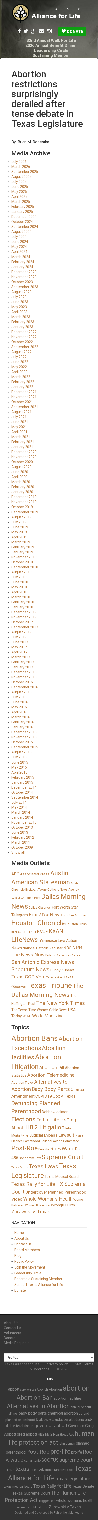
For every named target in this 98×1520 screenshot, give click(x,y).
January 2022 (22, 387)
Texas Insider (54, 977)
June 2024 (19, 242)
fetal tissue (25, 1426)
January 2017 (22, 667)
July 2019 (19, 522)
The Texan (19, 1010)
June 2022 (19, 362)
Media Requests (16, 1343)
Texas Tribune (49, 985)
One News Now (28, 955)
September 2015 (24, 747)
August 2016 (21, 692)
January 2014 (22, 817)
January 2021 (22, 447)
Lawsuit (66, 1135)
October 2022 (22, 342)
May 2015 (19, 767)
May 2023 (19, 307)
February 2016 (22, 722)
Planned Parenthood (25, 1141)
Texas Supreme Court (31, 1493)
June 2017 (19, 642)
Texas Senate (83, 1486)
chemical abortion (63, 1413)
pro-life (60, 1451)
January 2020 (22, 492)
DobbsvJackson (55, 1112)
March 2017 (20, 657)
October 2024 (22, 222)
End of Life (47, 1120)
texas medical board (18, 1486)
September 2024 (24, 227)
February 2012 (22, 837)
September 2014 (24, 797)
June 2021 (19, 422)
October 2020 (22, 462)
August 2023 (21, 292)
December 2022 (24, 332)
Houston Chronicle (38, 923)
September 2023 (24, 287)
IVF (27, 1135)
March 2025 (20, 202)
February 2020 (22, 487)
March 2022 (20, 377)
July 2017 (19, 637)
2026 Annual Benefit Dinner (51, 45)
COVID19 (43, 1096)
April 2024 (19, 252)
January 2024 (22, 267)
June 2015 (19, 762)
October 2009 (22, 847)
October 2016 (22, 682)
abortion (76, 1388)
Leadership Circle (51, 50)
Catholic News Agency (63, 889)
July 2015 (19, 757)
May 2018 (19, 587)
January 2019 (22, 552)
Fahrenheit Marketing (68, 1512)
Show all (18, 852)
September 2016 (24, 687)
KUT (33, 932)
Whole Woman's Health (48, 1199)
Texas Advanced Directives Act (52, 1470)
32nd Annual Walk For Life (51, 40)
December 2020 (24, 452)
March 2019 (20, 542)
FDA (63, 1120)
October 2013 (22, 827)
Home (19, 1233)
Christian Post (30, 898)
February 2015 (22, 777)
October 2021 (22, 402)
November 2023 (24, 277)
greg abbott (27, 1434)
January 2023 (22, 327)
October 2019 (22, 507)
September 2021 (24, 407)
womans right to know (32, 1507)
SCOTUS (50, 1460)
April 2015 (19, 772)
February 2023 (22, 322)
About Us (21, 1238)
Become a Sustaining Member (38, 1279)
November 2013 (24, 822)
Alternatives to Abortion (38, 1406)
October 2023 (22, 282)
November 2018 (24, 557)
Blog (17, 1256)
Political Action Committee (60, 1141)
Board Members (27, 1250)
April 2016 (19, 712)
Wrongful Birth (63, 1205)
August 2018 (21, 572)
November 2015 (24, 737)
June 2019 (19, 527)
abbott (13, 1389)
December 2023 (24, 272)
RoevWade (62, 1149)
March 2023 (20, 317)
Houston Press (76, 924)
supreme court (76, 1460)
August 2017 (21, 632)
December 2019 (24, 497)
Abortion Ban (35, 1397)
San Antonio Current (69, 955)
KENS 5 (16, 932)
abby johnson (28, 1389)
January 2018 (22, 607)
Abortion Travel (22, 1082)
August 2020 (21, 467)
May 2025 (19, 192)
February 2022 (22, 382)
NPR (77, 948)
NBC (67, 948)
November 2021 (24, 397)
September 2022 (24, 347)
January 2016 (22, 727)
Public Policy (24, 1261)
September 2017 (24, 627)
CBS (15, 897)
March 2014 (20, 812)
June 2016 (19, 702)
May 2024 (19, 247)
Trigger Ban (46, 1501)
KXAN (56, 931)
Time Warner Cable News (47, 1010)
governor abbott (50, 1425)
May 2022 (19, 367)
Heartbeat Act (63, 1434)
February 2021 (22, 442)
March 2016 (20, 717)
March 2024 (20, 257)
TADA (10, 1470)
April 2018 (19, 592)
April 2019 (19, 537)
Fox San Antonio (74, 915)
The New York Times (60, 1003)
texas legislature (72, 1479)
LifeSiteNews (48, 941)
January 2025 (22, 212)
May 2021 (19, 427)
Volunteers (12, 1333)
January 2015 (22, 782)
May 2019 (19, 532)
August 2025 (21, 177)
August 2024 (21, 232)
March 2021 (20, 437)
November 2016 (24, 677)
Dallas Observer (40, 907)
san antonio (32, 1460)
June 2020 (19, 472)
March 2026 (20, 167)
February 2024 (22, 262)
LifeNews (24, 939)
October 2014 (22, 792)
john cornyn (67, 1443)
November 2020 (24, 457)
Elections (23, 1119)
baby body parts (33, 1413)
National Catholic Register (43, 948)
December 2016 (24, 672)
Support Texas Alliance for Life (38, 1285)
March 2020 (20, 482)
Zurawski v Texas (64, 1506)
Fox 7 (35, 915)
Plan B (79, 1135)
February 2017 (22, 662)
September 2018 (24, 567)
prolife (76, 1452)
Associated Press (35, 874)
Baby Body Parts (51, 1089)
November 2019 (24, 502)
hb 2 (48, 1434)
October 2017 (22, 622)
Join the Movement (29, 1267)
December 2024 (24, 217)
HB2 (41, 1434)
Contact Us (23, 1244)
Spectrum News (30, 969)
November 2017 (24, 617)
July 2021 (19, 417)
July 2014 (19, 802)
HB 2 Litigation (45, 1127)
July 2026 (19, 162)
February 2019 (22, 547)
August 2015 (21, 752)
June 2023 (19, 302)
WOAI (27, 1016)
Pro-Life (43, 1149)
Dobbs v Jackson (52, 1419)
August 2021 (21, 412)
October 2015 (22, 742)
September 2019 (24, 512)
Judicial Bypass (43, 1135)
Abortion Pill (51, 1067)
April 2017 (19, 652)
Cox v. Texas (64, 1096)
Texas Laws (43, 1166)
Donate (74, 31)
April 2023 (19, 312)
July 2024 (19, 237)
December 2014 (24, 787)
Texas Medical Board (62, 1177)
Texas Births (19, 1167)
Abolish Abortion (49, 1389)
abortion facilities (68, 1398)
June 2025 (19, 187)
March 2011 (20, 842)
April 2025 (19, 197)
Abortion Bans (34, 1038)
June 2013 (19, 832)
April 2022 (19, 372)
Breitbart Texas (36, 889)
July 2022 (19, 357)
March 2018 (20, 597)
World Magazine (48, 1015)
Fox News (52, 914)
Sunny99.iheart (62, 970)
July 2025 (19, 182)
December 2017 (24, 612)
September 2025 (24, 172)
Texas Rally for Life (33, 1184)
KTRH (26, 932)
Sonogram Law (30, 1158)
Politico (50, 955)
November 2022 (24, 337)
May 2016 (19, 707)
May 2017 (19, 647)
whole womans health (74, 1500)
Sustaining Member (51, 55)
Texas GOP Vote (28, 977)
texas (22, 1468)
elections (76, 1419)
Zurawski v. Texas (30, 1212)
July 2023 (19, 297)
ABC (15, 873)
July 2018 (19, 577)
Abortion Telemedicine (50, 1075)
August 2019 (21, 517)
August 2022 (21, 352)
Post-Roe (24, 1148)
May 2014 (19, 807)
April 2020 (19, 477)
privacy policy (57, 1364)
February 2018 (22, 602)
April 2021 (19, 432)
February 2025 (22, 207)
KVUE (42, 931)
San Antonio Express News (42, 962)
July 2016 (19, 697)
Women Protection (37, 1205)
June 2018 (19, 582)
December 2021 (24, 392)
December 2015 (24, 732)
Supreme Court (62, 1157)
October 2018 (22, 562)
